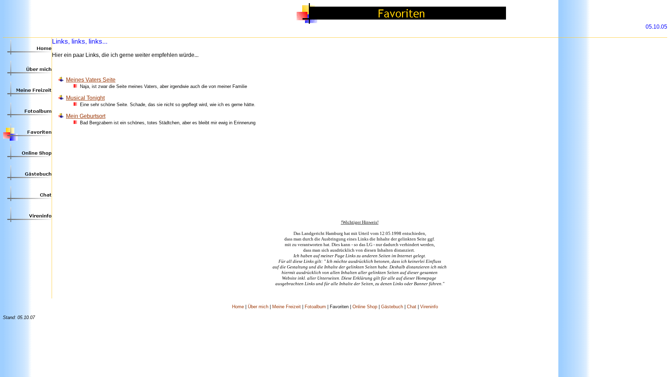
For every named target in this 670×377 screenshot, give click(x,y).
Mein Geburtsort (85, 116)
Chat (411, 306)
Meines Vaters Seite (91, 80)
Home (238, 306)
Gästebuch (392, 306)
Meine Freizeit (286, 306)
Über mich (258, 306)
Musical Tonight (85, 98)
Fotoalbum (315, 306)
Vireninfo (429, 306)
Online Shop (364, 306)
